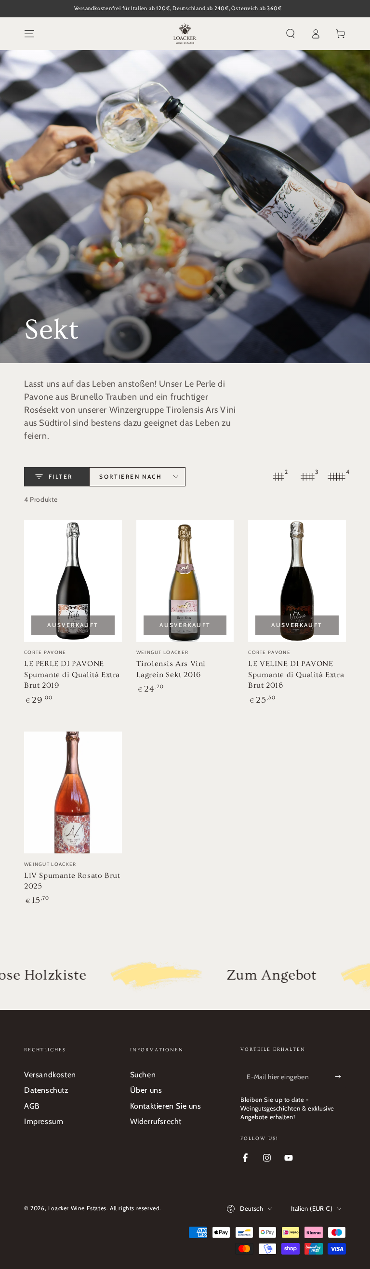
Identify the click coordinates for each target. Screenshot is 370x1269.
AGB (32, 1106)
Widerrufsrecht (156, 1121)
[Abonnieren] (340, 1076)
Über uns (146, 1090)
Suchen (143, 1074)
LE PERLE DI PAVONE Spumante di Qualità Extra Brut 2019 (72, 674)
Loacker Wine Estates (77, 1208)
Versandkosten (50, 1074)
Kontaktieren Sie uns (165, 1106)
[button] (290, 33)
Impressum (43, 1121)
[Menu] (29, 33)
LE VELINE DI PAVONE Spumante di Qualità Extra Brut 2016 (296, 674)
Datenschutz (46, 1090)
